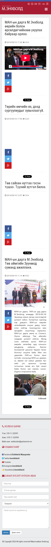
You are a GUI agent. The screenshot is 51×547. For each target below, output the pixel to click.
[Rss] (47, 4)
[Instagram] (39, 4)
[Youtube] (36, 4)
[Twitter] (32, 4)
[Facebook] (28, 4)
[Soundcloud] (43, 4)
